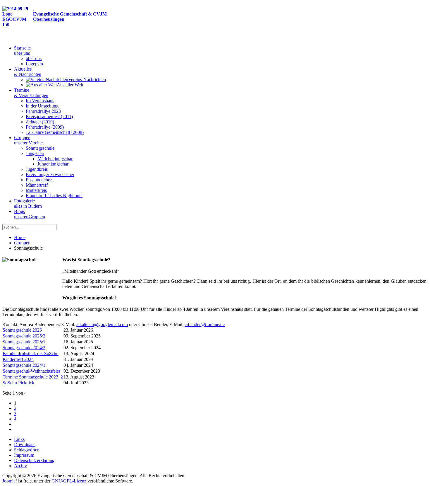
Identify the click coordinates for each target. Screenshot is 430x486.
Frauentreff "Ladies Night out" (54, 195)
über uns (34, 58)
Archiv (20, 465)
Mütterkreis (36, 190)
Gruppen (28, 140)
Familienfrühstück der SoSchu (31, 353)
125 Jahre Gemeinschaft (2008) (55, 132)
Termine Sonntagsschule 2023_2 (33, 376)
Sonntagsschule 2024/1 (24, 365)
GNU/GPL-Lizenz (68, 480)
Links (19, 439)
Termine (31, 93)
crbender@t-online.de (205, 324)
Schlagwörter (26, 449)
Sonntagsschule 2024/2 (24, 347)
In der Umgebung (42, 105)
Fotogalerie (28, 203)
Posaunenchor (39, 179)
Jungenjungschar (52, 163)
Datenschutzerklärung (34, 460)
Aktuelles (27, 71)
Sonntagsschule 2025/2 (24, 335)
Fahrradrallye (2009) (45, 127)
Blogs (29, 214)
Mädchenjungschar (55, 158)
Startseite (22, 50)
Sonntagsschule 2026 (22, 330)
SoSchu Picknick (18, 382)
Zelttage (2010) (40, 121)
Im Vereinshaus (40, 100)
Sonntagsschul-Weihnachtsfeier (31, 371)
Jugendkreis (37, 169)
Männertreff (37, 185)
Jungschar (35, 153)
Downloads (24, 444)
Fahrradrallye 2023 (43, 111)
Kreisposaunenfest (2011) (49, 116)
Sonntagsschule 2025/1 (24, 341)
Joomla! (9, 480)
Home (19, 237)
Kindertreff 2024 (18, 359)
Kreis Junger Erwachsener (50, 174)
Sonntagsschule (40, 148)
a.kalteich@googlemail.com (102, 324)
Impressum (24, 455)
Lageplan (34, 63)
